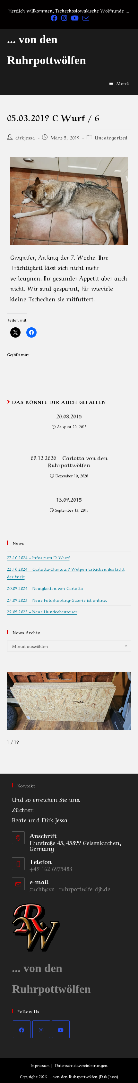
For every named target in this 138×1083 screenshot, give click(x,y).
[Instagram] (41, 1029)
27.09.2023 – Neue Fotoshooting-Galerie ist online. (57, 600)
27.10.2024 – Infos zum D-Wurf (38, 557)
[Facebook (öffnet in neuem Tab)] (54, 17)
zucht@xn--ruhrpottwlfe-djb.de (70, 888)
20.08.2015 (69, 415)
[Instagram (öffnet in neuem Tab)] (64, 17)
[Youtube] (61, 1029)
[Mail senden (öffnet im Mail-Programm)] (85, 18)
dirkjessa (25, 137)
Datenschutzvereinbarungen (81, 1065)
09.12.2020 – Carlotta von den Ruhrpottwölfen (69, 461)
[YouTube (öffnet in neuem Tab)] (75, 17)
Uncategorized (111, 137)
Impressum (40, 1065)
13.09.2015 (69, 499)
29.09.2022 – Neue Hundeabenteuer (42, 611)
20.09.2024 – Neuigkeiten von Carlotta (45, 588)
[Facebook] (21, 1029)
